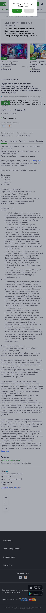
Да (17, 11)
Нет (29, 11)
